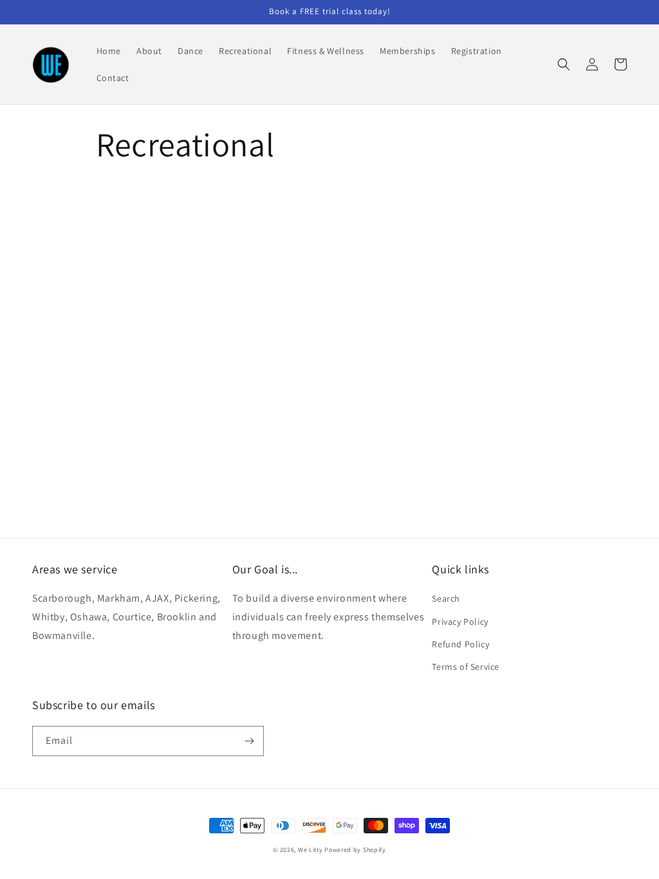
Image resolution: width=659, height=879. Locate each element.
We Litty (310, 850)
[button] (564, 64)
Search (446, 598)
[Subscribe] (249, 741)
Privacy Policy (460, 621)
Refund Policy (460, 644)
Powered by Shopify (355, 850)
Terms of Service (465, 666)
